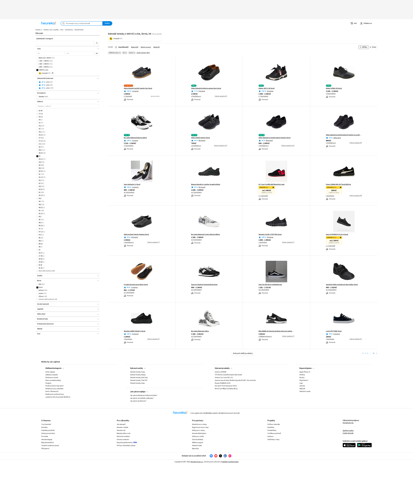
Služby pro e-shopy (198, 430)
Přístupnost (45, 448)
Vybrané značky (136, 368)
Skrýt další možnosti (45, 271)
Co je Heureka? (46, 424)
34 (373, 353)
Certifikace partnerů (274, 433)
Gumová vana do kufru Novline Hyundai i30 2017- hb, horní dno (235, 380)
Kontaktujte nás (348, 423)
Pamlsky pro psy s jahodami (54, 389)
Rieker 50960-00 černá (334, 88)
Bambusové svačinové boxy (54, 394)
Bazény (301, 378)
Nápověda (195, 448)
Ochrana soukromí (123, 439)
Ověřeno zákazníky (273, 424)
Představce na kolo (51, 378)
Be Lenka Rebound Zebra (200, 331)
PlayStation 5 (303, 380)
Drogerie (48, 383)
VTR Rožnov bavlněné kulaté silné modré (228, 375)
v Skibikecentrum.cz (265, 336)
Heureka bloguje (46, 439)
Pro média (44, 436)
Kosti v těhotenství (51, 391)
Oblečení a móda (304, 391)
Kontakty (44, 427)
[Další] (377, 353)
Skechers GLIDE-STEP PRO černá (270, 234)
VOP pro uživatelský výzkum (126, 445)
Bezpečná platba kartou (125, 442)
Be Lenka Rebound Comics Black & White (205, 234)
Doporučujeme (305, 368)
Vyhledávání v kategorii (44, 39)
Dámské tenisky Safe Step (139, 378)
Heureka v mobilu (122, 427)
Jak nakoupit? (121, 424)
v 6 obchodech (331, 94)
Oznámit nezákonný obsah (50, 445)
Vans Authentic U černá (132, 184)
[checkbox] (37, 58)
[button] (65, 43)
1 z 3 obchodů (263, 196)
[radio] (37, 82)
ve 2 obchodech (129, 293)
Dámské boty (69, 30)
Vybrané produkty (222, 368)
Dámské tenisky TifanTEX (138, 380)
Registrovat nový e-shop (200, 427)
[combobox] (82, 23)
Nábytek (302, 389)
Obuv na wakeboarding (53, 380)
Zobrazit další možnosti (46, 299)
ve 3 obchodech (196, 192)
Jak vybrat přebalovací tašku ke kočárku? (143, 395)
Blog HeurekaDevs (47, 442)
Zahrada (302, 386)
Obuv (61, 30)
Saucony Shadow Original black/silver (204, 285)
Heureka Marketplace (199, 433)
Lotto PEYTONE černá (333, 331)
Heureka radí (121, 430)
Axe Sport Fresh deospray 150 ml (226, 386)
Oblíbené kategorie (53, 368)
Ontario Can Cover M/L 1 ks (224, 378)
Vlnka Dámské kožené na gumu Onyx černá (206, 88)
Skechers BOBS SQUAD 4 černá (134, 331)
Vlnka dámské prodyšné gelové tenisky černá (274, 138)
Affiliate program (197, 442)
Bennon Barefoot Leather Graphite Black (205, 184)
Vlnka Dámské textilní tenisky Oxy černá (138, 88)
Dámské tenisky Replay (138, 375)
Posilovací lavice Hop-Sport (54, 386)
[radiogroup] (67, 85)
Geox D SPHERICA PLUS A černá (337, 234)
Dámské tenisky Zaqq (137, 383)
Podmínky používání (48, 430)
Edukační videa (197, 445)
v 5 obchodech (128, 146)
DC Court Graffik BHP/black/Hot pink (271, 184)
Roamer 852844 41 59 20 (222, 383)
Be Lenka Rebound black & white (135, 138)
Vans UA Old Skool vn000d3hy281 (270, 285)
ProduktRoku (271, 430)
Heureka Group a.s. (196, 462)
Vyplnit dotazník (348, 433)
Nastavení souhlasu (123, 436)
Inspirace (270, 436)
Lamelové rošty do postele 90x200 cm (57, 397)
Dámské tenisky (79, 30)
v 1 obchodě (128, 96)
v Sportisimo (330, 196)
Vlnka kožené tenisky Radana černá (136, 234)
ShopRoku (270, 427)
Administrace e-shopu (199, 424)
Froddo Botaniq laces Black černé (136, 285)
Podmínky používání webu (230, 462)
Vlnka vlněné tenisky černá (200, 138)
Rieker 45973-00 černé (266, 88)
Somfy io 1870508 (220, 372)
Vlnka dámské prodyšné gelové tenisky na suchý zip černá (344, 135)
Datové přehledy (197, 439)
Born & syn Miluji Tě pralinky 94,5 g (226, 389)
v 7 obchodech (263, 96)
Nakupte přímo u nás (123, 433)
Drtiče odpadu (50, 372)
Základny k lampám (51, 375)
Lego (301, 383)
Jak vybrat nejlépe (137, 391)
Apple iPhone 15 (304, 372)
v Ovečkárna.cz (196, 96)
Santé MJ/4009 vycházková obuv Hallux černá (342, 285)
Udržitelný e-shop (273, 439)
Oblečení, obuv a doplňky (51, 30)
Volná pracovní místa (48, 433)
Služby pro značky (198, 436)
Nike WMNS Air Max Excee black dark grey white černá (276, 331)
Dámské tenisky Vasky (137, 372)
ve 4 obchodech (129, 192)
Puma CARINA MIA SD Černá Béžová (338, 184)
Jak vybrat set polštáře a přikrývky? (142, 398)
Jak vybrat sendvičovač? (138, 401)
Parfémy (302, 375)
